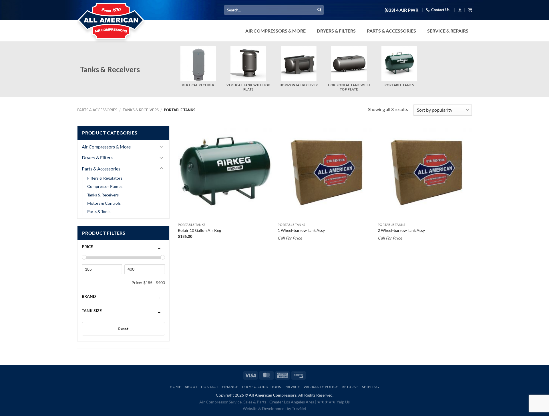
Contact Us (440, 9)
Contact (209, 387)
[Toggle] (161, 146)
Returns (350, 387)
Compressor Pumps (104, 186)
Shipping (370, 387)
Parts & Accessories (97, 110)
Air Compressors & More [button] (275, 30)
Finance (230, 387)
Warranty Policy (321, 387)
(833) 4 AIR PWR (401, 10)
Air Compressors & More (106, 146)
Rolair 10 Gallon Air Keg (199, 230)
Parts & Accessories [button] (391, 30)
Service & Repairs (447, 30)
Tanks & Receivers (141, 110)
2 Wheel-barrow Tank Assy (401, 230)
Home (175, 387)
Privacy (292, 387)
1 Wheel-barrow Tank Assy (301, 230)
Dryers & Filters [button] (336, 30)
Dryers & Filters (97, 157)
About (191, 387)
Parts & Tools (98, 211)
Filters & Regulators (104, 178)
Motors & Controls (104, 203)
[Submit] (319, 10)
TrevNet (299, 408)
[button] (460, 9)
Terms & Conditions (261, 387)
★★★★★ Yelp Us (333, 401)
